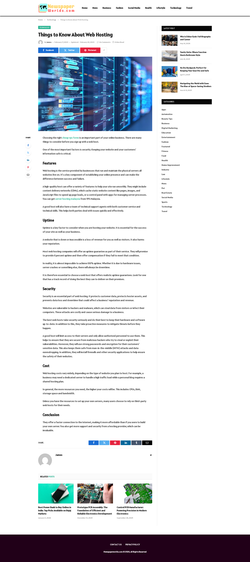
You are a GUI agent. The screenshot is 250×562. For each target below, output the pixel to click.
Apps (164, 109)
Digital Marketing (170, 128)
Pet (163, 188)
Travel (189, 8)
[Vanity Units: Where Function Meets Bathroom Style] (170, 55)
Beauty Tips (167, 118)
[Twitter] (28, 152)
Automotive (167, 114)
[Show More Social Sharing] (104, 50)
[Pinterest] (28, 167)
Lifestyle (161, 8)
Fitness (165, 151)
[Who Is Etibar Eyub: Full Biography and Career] (170, 40)
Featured (166, 146)
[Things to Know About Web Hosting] (95, 94)
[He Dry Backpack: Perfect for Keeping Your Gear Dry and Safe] (170, 71)
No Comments (105, 42)
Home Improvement (171, 165)
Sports (164, 202)
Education (166, 132)
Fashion (119, 8)
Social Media (134, 8)
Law (163, 174)
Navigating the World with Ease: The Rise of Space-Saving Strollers (195, 85)
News (95, 8)
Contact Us (116, 544)
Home (85, 8)
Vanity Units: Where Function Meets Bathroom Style (193, 53)
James (49, 42)
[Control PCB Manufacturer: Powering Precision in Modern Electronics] (134, 493)
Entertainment (168, 137)
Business (107, 8)
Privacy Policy (132, 544)
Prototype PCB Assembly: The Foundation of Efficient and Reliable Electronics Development (94, 510)
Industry (165, 169)
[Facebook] (28, 145)
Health (148, 8)
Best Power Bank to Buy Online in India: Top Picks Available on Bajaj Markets (54, 510)
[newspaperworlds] (56, 8)
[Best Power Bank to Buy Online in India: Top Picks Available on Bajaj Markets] (56, 493)
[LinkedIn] (28, 160)
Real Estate (167, 192)
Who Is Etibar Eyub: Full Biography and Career (195, 38)
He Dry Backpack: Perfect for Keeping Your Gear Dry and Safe (194, 69)
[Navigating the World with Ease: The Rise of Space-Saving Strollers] (170, 87)
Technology (175, 8)
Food (164, 155)
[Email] (28, 175)
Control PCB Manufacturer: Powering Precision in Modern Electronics (132, 510)
